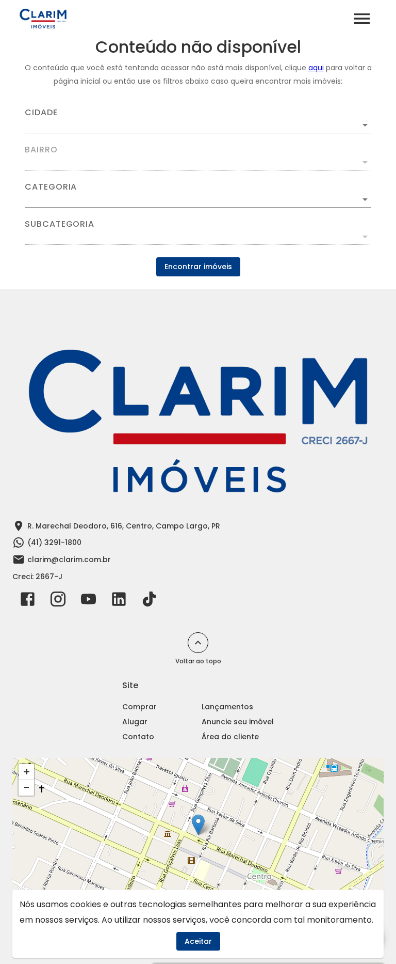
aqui (316, 68)
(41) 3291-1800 (54, 542)
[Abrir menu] (361, 18)
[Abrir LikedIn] (119, 601)
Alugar (134, 722)
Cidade (41, 112)
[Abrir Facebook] (28, 601)
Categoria (51, 187)
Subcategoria (59, 224)
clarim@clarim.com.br (69, 559)
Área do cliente (230, 737)
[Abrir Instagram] (58, 601)
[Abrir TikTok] (149, 601)
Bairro (41, 150)
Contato (138, 737)
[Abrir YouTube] (88, 601)
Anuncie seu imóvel (238, 722)
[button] (198, 199)
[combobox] (198, 120)
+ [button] (26, 772)
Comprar (139, 707)
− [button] (26, 788)
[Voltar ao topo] (198, 642)
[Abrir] (365, 125)
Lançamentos (227, 707)
